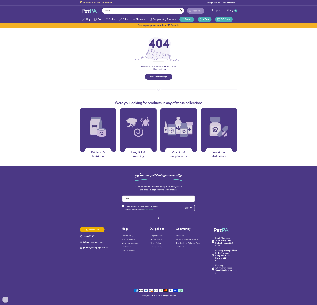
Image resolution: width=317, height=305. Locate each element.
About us (180, 235)
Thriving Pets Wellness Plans (188, 243)
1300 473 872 (89, 236)
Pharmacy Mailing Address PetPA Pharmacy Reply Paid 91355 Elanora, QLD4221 (226, 255)
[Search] (181, 11)
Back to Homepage (158, 76)
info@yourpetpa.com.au (93, 242)
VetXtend (180, 247)
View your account (130, 243)
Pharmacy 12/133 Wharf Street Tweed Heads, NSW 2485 (223, 269)
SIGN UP (188, 208)
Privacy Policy (155, 243)
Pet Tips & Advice (213, 3)
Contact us (126, 247)
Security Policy (155, 247)
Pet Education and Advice (187, 239)
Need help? (197, 11)
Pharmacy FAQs (128, 239)
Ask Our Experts (229, 3)
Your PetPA (158, 296)
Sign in (217, 11)
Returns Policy (155, 239)
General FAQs (127, 235)
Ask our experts (128, 250)
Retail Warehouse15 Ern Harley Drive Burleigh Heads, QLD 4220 (224, 242)
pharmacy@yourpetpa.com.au (95, 247)
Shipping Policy (155, 235)
